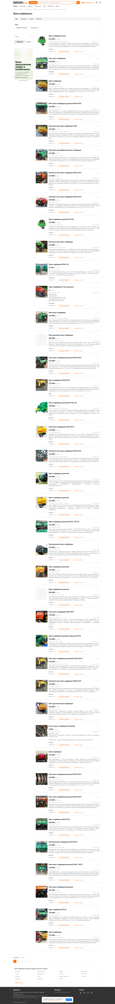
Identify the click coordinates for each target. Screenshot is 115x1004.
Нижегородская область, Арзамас (56, 340)
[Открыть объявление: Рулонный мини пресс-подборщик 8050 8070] (41, 456)
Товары (15, 6)
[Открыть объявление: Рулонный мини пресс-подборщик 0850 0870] (41, 686)
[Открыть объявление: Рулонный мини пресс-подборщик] (41, 246)
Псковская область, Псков (54, 757)
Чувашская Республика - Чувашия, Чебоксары (59, 41)
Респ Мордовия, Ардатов (54, 825)
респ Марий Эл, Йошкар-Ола (55, 385)
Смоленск (83, 973)
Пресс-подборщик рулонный (59, 473)
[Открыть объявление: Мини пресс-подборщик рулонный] (41, 892)
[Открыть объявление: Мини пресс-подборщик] (41, 63)
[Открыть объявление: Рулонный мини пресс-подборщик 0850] (41, 131)
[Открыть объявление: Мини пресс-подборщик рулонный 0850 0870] (41, 108)
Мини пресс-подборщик (57, 58)
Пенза (60, 973)
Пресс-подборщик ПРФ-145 (59, 264)
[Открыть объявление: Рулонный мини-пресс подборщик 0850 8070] (41, 201)
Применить (19, 42)
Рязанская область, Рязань (54, 270)
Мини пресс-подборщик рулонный (61, 887)
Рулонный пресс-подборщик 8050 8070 (63, 842)
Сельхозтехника (27, 9)
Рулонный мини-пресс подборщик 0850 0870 (65, 173)
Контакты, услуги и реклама (62, 992)
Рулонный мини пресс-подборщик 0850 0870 (65, 681)
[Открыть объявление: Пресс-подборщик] (41, 86)
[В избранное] (97, 36)
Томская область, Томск (54, 202)
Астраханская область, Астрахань (56, 155)
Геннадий (51, 71)
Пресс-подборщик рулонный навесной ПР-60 (65, 636)
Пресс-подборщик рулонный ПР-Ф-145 (63, 403)
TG (88, 992)
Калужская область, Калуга (54, 479)
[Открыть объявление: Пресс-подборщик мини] (41, 40)
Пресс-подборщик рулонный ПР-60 (61, 219)
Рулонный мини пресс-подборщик (61, 242)
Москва (17, 973)
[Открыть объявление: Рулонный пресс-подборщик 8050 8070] (41, 847)
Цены (44, 6)
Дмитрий (51, 417)
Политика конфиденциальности (30, 997)
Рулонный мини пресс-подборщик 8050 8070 (65, 451)
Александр (52, 277)
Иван (50, 393)
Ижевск (61, 978)
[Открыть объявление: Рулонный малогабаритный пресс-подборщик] (41, 155)
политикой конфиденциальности (52, 1000)
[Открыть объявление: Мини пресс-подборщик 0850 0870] (41, 431)
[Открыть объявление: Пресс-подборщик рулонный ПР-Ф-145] (41, 407)
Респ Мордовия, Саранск (54, 915)
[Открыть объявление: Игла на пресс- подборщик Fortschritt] (41, 731)
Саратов (83, 976)
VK (80, 992)
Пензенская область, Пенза (55, 64)
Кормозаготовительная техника (41, 9)
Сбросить (29, 42)
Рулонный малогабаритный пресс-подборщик (65, 150)
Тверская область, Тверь (54, 870)
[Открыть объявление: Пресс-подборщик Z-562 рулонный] (41, 292)
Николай (51, 210)
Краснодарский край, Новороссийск (56, 847)
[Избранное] (96, 2)
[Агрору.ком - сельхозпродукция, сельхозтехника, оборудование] (20, 2)
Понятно (69, 999)
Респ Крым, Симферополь (54, 549)
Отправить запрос (78, 51)
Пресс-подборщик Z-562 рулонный (61, 287)
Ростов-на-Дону (41, 971)
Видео (57, 6)
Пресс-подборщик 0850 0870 (59, 380)
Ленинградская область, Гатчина (56, 641)
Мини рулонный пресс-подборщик (61, 335)
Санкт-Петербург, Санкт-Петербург (56, 595)
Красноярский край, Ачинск (55, 109)
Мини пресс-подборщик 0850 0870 (61, 427)
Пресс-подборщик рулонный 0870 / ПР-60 (64, 522)
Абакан (61, 971)
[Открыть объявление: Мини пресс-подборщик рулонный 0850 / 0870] (41, 869)
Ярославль (40, 978)
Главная (15, 9)
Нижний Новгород (63, 976)
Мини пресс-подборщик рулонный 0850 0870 (65, 103)
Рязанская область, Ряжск (54, 527)
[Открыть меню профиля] (100, 2)
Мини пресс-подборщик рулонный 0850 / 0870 (65, 864)
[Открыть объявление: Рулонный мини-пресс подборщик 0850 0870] (41, 177)
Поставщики (22, 6)
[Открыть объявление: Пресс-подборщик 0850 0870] (41, 385)
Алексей (51, 49)
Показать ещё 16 (19, 982)
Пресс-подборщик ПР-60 (57, 909)
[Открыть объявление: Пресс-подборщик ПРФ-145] (41, 269)
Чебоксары (18, 978)
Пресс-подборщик (55, 81)
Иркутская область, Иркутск (55, 178)
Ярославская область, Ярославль (56, 802)
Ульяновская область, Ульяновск (56, 86)
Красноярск (84, 971)
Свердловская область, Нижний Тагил (57, 247)
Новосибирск (40, 973)
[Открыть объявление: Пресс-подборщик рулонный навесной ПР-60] (41, 641)
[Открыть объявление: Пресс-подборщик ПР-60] (41, 914)
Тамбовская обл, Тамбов (54, 363)
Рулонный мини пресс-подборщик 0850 (63, 126)
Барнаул (17, 976)
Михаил (51, 348)
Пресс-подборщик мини (57, 36)
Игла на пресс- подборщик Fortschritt (62, 726)
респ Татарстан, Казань (54, 572)
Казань (39, 976)
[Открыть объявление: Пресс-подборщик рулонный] (41, 478)
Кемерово (17, 971)
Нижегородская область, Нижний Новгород (58, 408)
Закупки (30, 6)
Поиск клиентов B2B (23, 80)
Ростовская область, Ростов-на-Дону (57, 937)
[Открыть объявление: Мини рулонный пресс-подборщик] (41, 549)
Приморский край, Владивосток (56, 225)
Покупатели (37, 6)
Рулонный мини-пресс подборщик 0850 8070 (65, 197)
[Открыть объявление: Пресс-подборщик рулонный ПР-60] (41, 224)
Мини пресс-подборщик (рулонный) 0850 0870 (65, 658)
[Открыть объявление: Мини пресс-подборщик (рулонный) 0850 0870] (41, 663)
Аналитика (51, 6)
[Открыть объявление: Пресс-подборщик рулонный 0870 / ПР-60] (41, 526)
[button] (78, 2)
